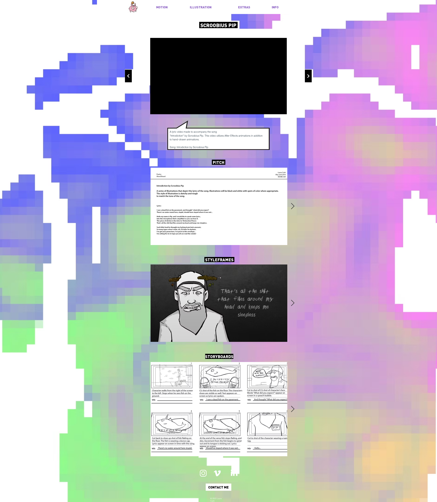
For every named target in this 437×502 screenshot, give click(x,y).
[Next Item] (293, 206)
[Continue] (128, 76)
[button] (218, 487)
